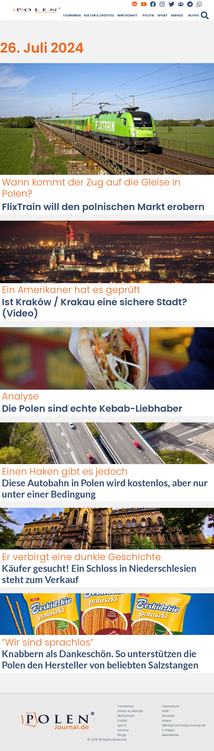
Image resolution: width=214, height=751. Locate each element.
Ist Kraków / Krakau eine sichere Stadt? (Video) (94, 307)
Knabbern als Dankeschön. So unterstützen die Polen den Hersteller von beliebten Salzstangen (100, 659)
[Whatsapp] (199, 4)
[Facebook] (153, 4)
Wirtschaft (127, 15)
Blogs (193, 15)
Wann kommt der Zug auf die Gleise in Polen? (91, 188)
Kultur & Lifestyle (99, 15)
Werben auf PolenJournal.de (184, 725)
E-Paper (168, 730)
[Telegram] (190, 4)
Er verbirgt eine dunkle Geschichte (81, 556)
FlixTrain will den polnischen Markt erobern (103, 206)
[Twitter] (171, 4)
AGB (165, 711)
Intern (166, 720)
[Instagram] (162, 4)
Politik (148, 15)
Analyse (20, 396)
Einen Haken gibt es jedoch (65, 471)
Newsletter (170, 735)
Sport (162, 15)
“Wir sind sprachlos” (47, 642)
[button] (205, 15)
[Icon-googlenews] (134, 4)
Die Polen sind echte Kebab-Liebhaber (92, 408)
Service (177, 15)
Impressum (170, 706)
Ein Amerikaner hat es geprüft (71, 289)
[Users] (181, 4)
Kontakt (168, 716)
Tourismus (72, 15)
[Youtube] (144, 4)
